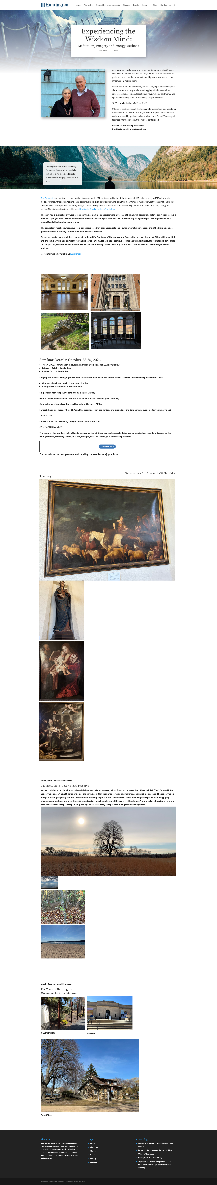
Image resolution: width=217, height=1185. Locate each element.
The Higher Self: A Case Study (150, 1158)
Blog (155, 5)
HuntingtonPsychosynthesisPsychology (97, 209)
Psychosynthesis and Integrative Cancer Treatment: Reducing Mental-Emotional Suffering (154, 1165)
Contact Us (165, 5)
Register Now (107, 446)
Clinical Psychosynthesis (108, 5)
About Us (88, 5)
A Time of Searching (146, 1154)
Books (136, 5)
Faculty (146, 5)
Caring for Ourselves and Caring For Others (156, 1150)
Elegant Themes (58, 1181)
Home (78, 5)
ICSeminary (75, 253)
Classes (126, 5)
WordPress (80, 1181)
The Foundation (48, 198)
